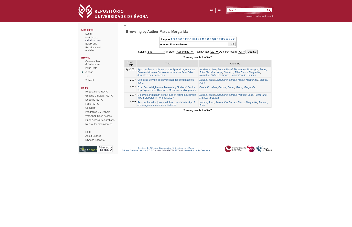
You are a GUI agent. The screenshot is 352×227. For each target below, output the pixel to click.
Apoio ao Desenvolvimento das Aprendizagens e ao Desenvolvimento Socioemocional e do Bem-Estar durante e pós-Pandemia (166, 72)
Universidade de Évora (183, 148)
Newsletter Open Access (98, 124)
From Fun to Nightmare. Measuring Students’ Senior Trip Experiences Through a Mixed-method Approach (167, 89)
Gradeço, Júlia (232, 72)
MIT (177, 150)
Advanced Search (264, 16)
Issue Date (91, 68)
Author (89, 72)
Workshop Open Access (98, 116)
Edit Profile (91, 43)
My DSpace (91, 37)
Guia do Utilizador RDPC (99, 95)
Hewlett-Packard (191, 150)
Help (88, 131)
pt (211, 10)
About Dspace (93, 136)
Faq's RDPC (92, 103)
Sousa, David (225, 69)
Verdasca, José (208, 69)
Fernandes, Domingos (246, 69)
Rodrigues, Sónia (227, 75)
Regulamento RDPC (96, 91)
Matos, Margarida (250, 72)
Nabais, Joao (206, 79)
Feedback (205, 150)
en (219, 10)
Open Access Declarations (99, 120)
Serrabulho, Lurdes (226, 79)
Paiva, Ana (261, 94)
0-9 (173, 39)
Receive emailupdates (93, 49)
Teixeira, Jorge (214, 72)
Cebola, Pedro (226, 87)
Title (87, 76)
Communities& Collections (92, 63)
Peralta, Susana (247, 75)
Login (88, 33)
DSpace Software (95, 140)
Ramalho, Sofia (208, 75)
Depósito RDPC (94, 99)
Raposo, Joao (245, 94)
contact (249, 16)
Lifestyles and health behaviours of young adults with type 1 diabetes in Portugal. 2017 (167, 96)
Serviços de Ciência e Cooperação (154, 148)
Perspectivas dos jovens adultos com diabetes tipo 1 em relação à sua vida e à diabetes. (166, 104)
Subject (89, 80)
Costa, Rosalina (208, 87)
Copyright (90, 107)
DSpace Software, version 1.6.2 (137, 150)
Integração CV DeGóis (97, 112)
